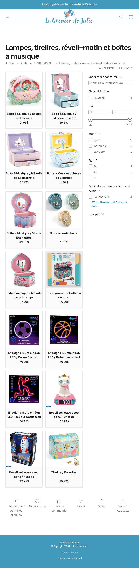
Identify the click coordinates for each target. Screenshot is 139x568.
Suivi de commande (58, 508)
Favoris (80, 506)
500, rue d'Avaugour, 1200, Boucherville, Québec (110, 204)
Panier (101, 506)
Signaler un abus (69, 552)
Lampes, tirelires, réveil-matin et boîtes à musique (92, 63)
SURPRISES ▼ (45, 63)
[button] (69, 17)
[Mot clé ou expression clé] (90, 82)
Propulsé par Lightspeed (69, 558)
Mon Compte (37, 506)
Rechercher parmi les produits (16, 510)
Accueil (10, 63)
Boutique (26, 63)
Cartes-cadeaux (123, 508)
